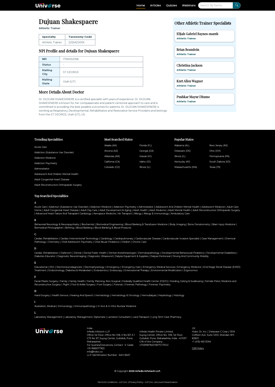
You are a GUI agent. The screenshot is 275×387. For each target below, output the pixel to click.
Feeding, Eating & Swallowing (186, 281)
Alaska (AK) (110, 145)
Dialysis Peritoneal (160, 256)
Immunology (65, 306)
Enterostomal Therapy (136, 270)
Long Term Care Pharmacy (166, 317)
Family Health (77, 281)
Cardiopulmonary (123, 238)
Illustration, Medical (45, 306)
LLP (121, 382)
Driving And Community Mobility (191, 256)
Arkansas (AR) (112, 156)
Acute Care (40, 147)
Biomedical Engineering (109, 224)
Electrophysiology (94, 267)
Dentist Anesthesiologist (122, 252)
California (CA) (112, 162)
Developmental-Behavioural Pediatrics (183, 252)
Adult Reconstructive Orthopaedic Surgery (58, 185)
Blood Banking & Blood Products (113, 227)
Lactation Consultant (119, 317)
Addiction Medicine (45, 158)
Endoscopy (116, 270)
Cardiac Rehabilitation (46, 238)
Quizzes (171, 5)
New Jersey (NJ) (218, 145)
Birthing (69, 227)
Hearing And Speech (81, 295)
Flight (66, 284)
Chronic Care (139, 241)
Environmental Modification (166, 270)
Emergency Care (131, 267)
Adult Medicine (157, 210)
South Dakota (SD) (219, 162)
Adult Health (140, 210)
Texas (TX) (214, 167)
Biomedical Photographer (48, 227)
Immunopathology (84, 306)
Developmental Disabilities (221, 252)
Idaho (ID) (145, 162)
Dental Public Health (94, 252)
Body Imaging (178, 224)
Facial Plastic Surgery (46, 281)
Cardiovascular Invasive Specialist (181, 238)
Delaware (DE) (182, 151)
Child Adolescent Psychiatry (77, 241)
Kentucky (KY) (182, 162)
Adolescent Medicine (213, 206)
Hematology (102, 295)
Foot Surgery (104, 284)
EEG (51, 267)
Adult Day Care (89, 210)
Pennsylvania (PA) (219, 156)
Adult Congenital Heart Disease (51, 179)
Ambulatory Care (180, 213)
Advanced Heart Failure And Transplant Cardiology (63, 213)
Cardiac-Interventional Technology (79, 238)
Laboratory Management (48, 317)
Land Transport (141, 317)
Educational (40, 267)
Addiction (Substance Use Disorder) (54, 152)
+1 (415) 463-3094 (201, 341)
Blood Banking (84, 227)
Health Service (60, 295)
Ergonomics (190, 270)
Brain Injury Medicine (223, 224)
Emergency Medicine (189, 267)
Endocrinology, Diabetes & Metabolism (70, 270)
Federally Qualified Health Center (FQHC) (145, 281)
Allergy (138, 213)
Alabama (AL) (181, 145)
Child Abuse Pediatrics (107, 241)
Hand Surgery (42, 295)
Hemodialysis (148, 295)
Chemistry (54, 241)
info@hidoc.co (95, 351)
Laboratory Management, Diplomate (84, 317)
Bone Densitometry (199, 224)
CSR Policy (198, 348)
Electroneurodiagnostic (69, 267)
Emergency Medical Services (159, 267)
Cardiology (106, 238)
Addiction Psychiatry (45, 163)
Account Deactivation (166, 382)
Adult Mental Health (179, 210)
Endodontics (101, 270)
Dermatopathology (148, 252)
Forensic (118, 284)
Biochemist (87, 224)
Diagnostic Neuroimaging (71, 256)
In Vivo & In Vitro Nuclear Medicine (117, 306)
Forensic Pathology (136, 284)
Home (141, 5)
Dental (77, 252)
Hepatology (165, 295)
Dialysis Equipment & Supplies (131, 256)
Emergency (113, 267)
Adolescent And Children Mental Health (56, 174)
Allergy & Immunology (156, 213)
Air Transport (125, 213)
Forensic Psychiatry (160, 284)
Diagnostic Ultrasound (100, 256)
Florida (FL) (145, 145)
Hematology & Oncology (125, 295)
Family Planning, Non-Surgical (103, 281)
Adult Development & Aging (115, 210)
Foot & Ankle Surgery (83, 284)
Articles (155, 5)
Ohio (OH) (215, 151)
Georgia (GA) (146, 151)
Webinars (189, 5)
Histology (179, 295)
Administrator (41, 169)
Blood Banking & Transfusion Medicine (146, 224)
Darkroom (66, 252)
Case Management (212, 238)
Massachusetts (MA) (185, 167)
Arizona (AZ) (111, 151)
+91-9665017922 (96, 348)
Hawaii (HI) (145, 156)
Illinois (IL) (144, 167)
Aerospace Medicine (104, 213)
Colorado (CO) (112, 167)
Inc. (126, 382)
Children (125, 241)
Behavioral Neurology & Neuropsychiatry (56, 224)
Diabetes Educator (44, 256)
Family (63, 281)
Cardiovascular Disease (148, 238)
